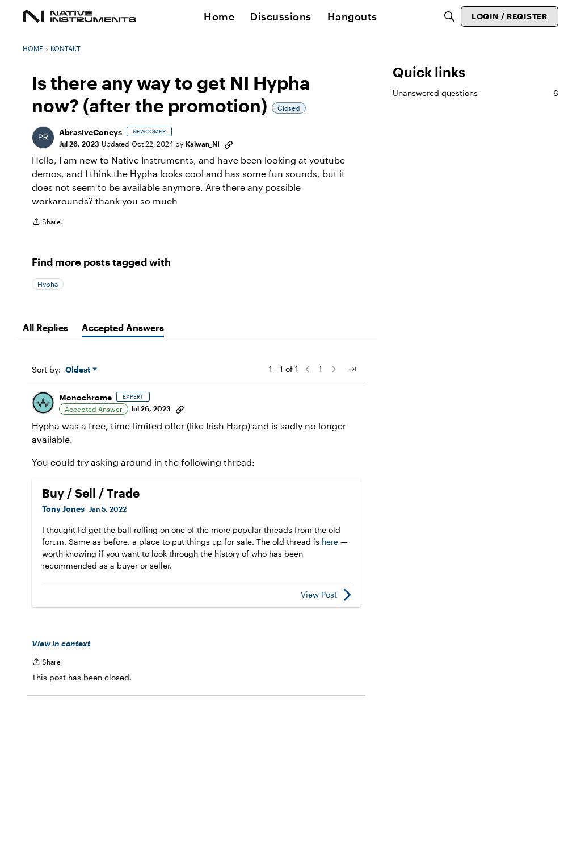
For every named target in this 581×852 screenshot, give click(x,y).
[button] (43, 137)
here (330, 541)
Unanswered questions (475, 93)
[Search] (449, 16)
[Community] (79, 16)
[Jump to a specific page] (352, 369)
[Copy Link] (228, 144)
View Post (319, 594)
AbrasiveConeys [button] (90, 132)
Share (46, 223)
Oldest (78, 370)
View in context (61, 643)
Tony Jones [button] (63, 508)
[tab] (45, 327)
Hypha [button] (47, 284)
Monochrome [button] (85, 397)
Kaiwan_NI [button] (203, 144)
